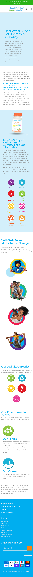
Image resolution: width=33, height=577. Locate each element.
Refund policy (5, 528)
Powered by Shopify (23, 571)
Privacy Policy (5, 521)
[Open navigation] (2, 8)
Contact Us (5, 526)
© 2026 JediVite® (9, 571)
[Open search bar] (25, 8)
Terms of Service (6, 534)
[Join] (29, 548)
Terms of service (6, 530)
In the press (5, 532)
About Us (4, 523)
